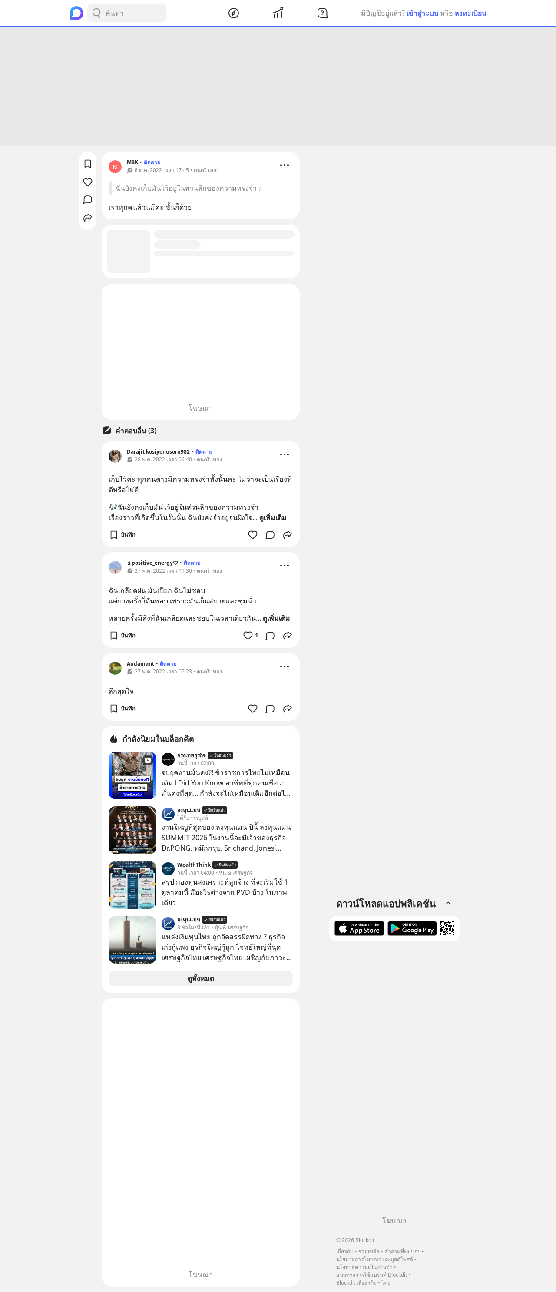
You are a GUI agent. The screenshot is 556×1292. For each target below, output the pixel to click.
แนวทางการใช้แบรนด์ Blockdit (371, 1275)
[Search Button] (96, 13)
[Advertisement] (278, 87)
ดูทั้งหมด (201, 978)
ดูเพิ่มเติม (273, 517)
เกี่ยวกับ (345, 1251)
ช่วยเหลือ (368, 1251)
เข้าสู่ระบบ (422, 13)
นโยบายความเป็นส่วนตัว (364, 1267)
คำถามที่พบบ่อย (402, 1251)
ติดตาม (152, 162)
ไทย (386, 1282)
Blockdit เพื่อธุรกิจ (356, 1282)
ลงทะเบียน (470, 13)
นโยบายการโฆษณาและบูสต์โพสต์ (374, 1259)
